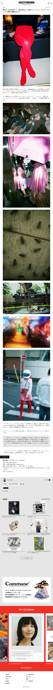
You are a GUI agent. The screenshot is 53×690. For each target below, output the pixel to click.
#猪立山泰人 (22, 484)
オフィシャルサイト (8, 471)
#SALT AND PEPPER (13, 484)
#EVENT (5, 484)
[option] (26, 638)
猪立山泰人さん (33, 89)
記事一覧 (46, 479)
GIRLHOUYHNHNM (26, 667)
